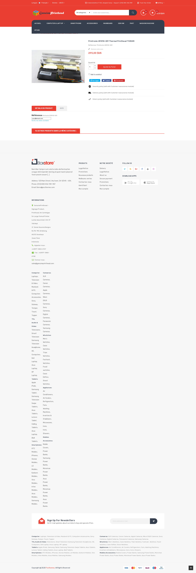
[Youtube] (148, 169)
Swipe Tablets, (35, 405)
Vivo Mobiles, (35, 481)
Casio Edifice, (46, 375)
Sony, (34, 301)
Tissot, (34, 312)
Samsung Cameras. (46, 330)
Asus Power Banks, (45, 482)
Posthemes (50, 568)
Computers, (36, 355)
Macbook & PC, (35, 288)
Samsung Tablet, (35, 391)
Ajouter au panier (109, 67)
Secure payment (106, 179)
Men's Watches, (46, 340)
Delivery (103, 168)
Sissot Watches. (46, 382)
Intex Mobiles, (35, 488)
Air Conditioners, (48, 393)
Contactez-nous (85, 182)
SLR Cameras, (46, 278)
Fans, (45, 405)
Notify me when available (40, 120)
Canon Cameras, (46, 285)
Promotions (83, 172)
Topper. (34, 315)
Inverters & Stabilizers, (47, 417)
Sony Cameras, (46, 309)
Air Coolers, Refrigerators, (48, 399)
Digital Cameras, (46, 316)
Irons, (45, 426)
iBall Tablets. (35, 439)
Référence (37, 115)
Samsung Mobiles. (35, 502)
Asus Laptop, (34, 366)
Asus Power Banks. (45, 502)
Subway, (35, 304)
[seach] (133, 12)
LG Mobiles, (35, 467)
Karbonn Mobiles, (35, 474)
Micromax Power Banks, (46, 471)
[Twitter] (125, 169)
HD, (33, 351)
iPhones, (35, 455)
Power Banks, (45, 453)
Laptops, (35, 276)
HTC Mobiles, (35, 450)
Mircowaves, (47, 423)
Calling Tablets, (35, 425)
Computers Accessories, (36, 295)
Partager (95, 81)
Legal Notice (83, 168)
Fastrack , (47, 360)
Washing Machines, (46, 410)
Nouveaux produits (86, 175)
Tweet (107, 81)
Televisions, (36, 330)
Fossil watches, (46, 368)
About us (103, 175)
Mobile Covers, (46, 446)
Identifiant (83, 185)
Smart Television (35, 335)
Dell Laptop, (34, 360)
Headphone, (36, 347)
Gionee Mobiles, (35, 460)
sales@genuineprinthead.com (43, 263)
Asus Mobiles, (35, 495)
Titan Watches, (46, 354)
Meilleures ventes (85, 179)
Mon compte (83, 189)
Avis (62, 108)
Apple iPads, (34, 384)
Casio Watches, (46, 347)
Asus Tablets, (35, 412)
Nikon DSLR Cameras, (46, 300)
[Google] (130, 169)
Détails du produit (44, 108)
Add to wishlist (96, 75)
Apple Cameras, (46, 292)
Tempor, (35, 308)
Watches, (46, 363)
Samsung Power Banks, (46, 461)
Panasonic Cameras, (47, 323)
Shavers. (46, 433)
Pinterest (119, 81)
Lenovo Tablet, (34, 419)
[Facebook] (142, 169)
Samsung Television (35, 342)
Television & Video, (35, 281)
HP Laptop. (34, 373)
